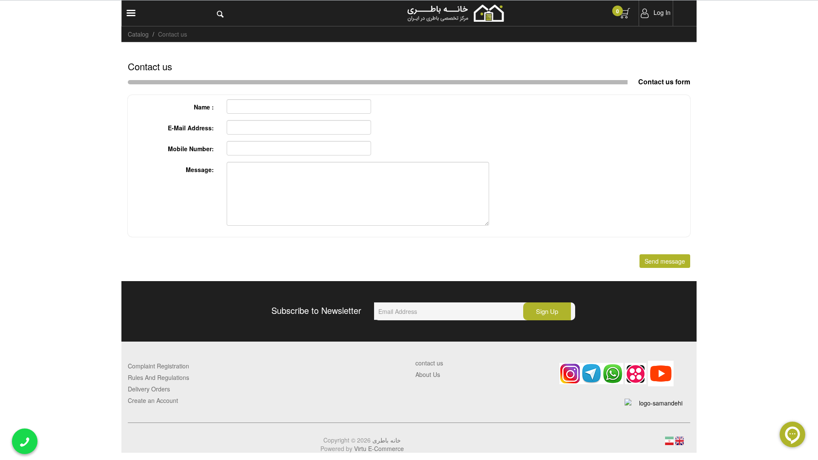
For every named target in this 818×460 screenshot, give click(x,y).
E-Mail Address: (191, 128)
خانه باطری (386, 440)
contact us (429, 363)
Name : (204, 107)
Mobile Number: (191, 148)
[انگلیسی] (679, 440)
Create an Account (153, 400)
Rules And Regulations (158, 377)
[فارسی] (670, 440)
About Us (427, 374)
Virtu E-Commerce (379, 448)
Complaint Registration (158, 366)
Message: (200, 169)
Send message (665, 261)
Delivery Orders (149, 389)
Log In (662, 12)
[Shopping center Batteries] (497, 13)
